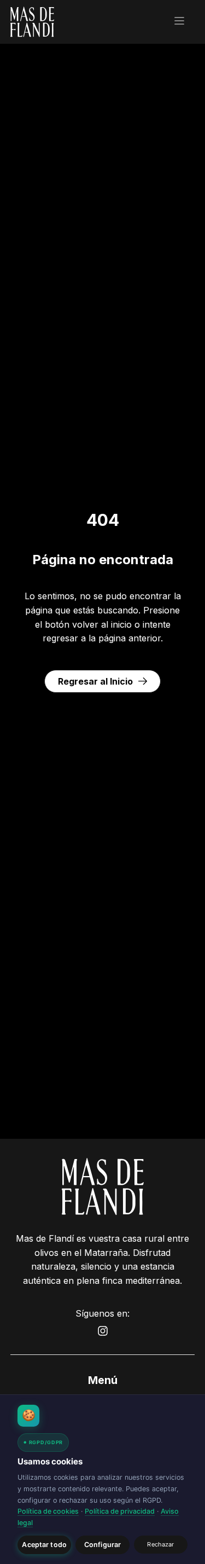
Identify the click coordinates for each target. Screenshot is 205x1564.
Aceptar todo (44, 1544)
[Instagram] (102, 1330)
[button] (179, 22)
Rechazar (160, 1544)
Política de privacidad (120, 1511)
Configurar (102, 1544)
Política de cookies (48, 1511)
